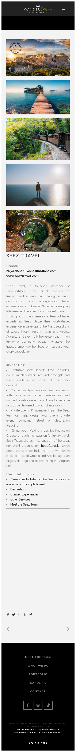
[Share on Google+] (19, 614)
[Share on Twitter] (13, 614)
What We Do (38, 665)
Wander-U (38, 682)
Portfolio (38, 674)
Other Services (20, 499)
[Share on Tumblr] (25, 614)
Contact (38, 691)
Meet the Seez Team (24, 504)
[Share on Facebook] (8, 614)
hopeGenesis (49, 445)
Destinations (18, 489)
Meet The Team (38, 657)
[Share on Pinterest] (30, 614)
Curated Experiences (24, 494)
